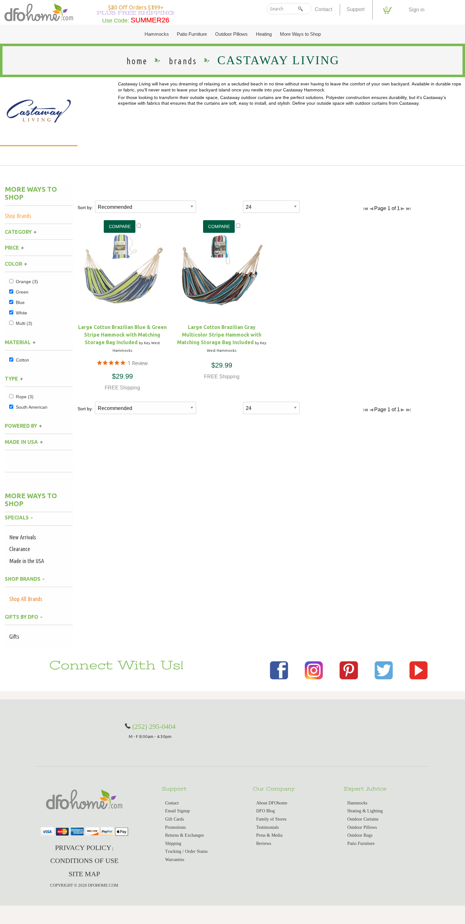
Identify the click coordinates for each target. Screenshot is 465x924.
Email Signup (177, 811)
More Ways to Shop (300, 34)
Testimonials (267, 827)
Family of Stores (271, 819)
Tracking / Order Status (186, 851)
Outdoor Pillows (231, 34)
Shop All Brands (25, 599)
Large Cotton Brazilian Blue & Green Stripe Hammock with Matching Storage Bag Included (122, 334)
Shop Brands (18, 216)
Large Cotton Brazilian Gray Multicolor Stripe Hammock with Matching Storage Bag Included (219, 334)
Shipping (173, 843)
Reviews (263, 843)
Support (355, 9)
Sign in (417, 9)
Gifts (14, 636)
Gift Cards (174, 819)
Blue (20, 302)
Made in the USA (26, 561)
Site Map (84, 874)
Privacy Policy (83, 848)
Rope (25, 396)
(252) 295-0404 (154, 726)
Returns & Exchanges (184, 835)
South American (31, 407)
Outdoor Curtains (362, 819)
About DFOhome (271, 803)
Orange (27, 281)
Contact (323, 9)
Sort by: (85, 207)
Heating (264, 34)
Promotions (175, 827)
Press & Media (269, 835)
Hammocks (157, 34)
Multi (24, 323)
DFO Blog (265, 811)
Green (22, 292)
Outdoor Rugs (359, 835)
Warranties (174, 859)
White (21, 312)
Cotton (22, 360)
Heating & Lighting (365, 811)
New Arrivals (22, 537)
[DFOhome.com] (38, 11)
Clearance (19, 549)
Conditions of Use (84, 861)
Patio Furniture (192, 34)
